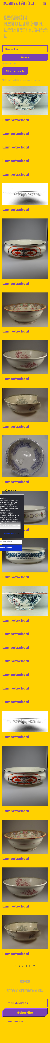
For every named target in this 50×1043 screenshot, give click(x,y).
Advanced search (10, 63)
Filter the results (15, 71)
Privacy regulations (14, 1021)
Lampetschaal (15, 120)
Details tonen (10, 533)
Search (25, 57)
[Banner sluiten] (21, 491)
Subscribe (25, 1012)
